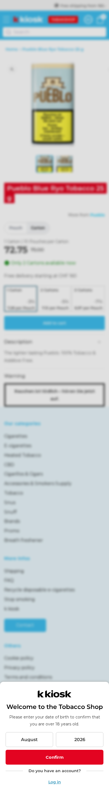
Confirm (55, 757)
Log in (54, 781)
